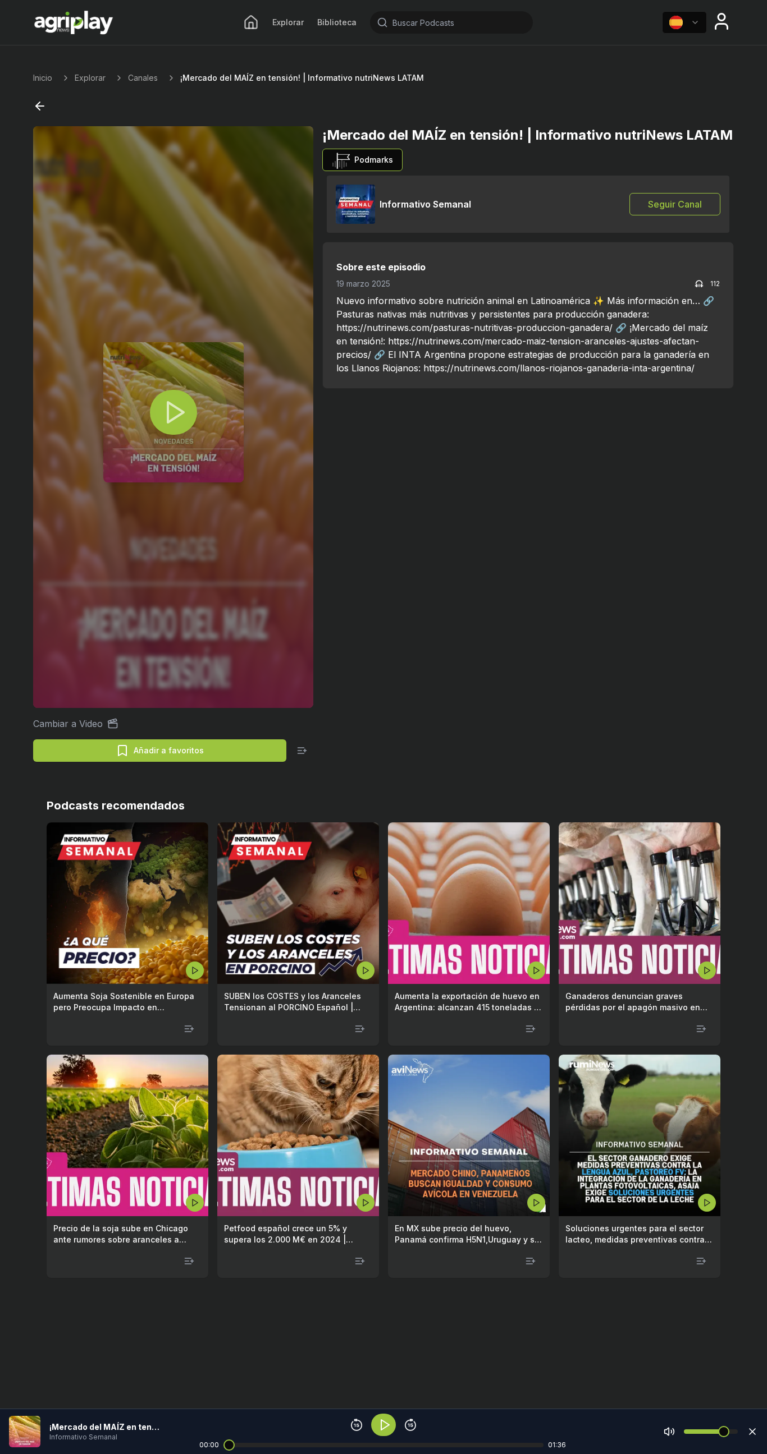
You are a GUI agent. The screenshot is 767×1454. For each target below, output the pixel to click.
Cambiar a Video (68, 723)
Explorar (288, 22)
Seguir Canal (675, 204)
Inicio (42, 77)
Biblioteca (337, 22)
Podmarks (373, 159)
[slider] (229, 1445)
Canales (143, 77)
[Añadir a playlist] (302, 750)
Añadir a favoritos (169, 750)
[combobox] (684, 22)
